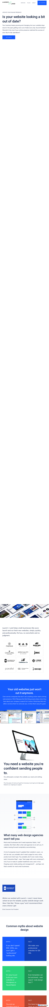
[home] (8, 3)
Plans (28, 2)
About (34, 2)
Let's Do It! (9, 37)
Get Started (42, 2)
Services (23, 2)
